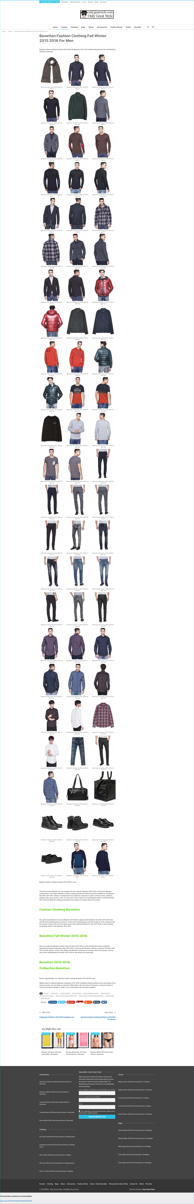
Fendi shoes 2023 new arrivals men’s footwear (133, 1098)
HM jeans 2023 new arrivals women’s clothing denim (56, 1163)
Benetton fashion (105, 993)
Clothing (74, 27)
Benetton (46, 993)
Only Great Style (148, 1189)
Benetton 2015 (54, 993)
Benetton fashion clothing (46, 996)
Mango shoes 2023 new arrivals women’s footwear (135, 1090)
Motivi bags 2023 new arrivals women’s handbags (134, 1146)
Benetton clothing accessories (91, 993)
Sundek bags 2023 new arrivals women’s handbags (135, 1130)
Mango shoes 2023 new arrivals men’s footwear (134, 1081)
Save (80, 1002)
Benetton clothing (76, 993)
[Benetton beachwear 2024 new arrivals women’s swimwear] (77, 1041)
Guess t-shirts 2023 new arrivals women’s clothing (56, 1171)
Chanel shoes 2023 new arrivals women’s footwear (135, 1114)
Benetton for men (109, 996)
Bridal (97, 2)
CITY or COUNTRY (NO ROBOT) (89, 1097)
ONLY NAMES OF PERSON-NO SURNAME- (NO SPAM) (97, 1090)
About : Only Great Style (98, 1184)
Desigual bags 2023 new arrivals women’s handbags (135, 1138)
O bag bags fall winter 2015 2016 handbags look (56, 1017)
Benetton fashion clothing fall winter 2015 (66, 996)
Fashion (64, 27)
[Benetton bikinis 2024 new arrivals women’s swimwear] (102, 1041)
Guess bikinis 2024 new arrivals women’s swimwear (56, 1120)
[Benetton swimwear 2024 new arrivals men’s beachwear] (53, 1041)
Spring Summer (75, 2)
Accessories (102, 27)
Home (55, 27)
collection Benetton (45, 998)
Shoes (91, 27)
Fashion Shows (116, 27)
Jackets (90, 2)
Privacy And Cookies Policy (118, 1184)
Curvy (84, 2)
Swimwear (103, 2)
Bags (83, 27)
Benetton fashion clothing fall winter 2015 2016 (91, 996)
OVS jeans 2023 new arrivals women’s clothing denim (57, 1136)
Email (80, 1104)
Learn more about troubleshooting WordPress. (16, 1201)
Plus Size (137, 27)
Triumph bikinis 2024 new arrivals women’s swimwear (56, 1112)
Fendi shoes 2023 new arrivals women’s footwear (134, 1106)
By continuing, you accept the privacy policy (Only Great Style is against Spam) (97, 1112)
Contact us (134, 1184)
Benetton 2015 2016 (65, 993)
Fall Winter (65, 2)
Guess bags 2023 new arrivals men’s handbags (133, 1154)
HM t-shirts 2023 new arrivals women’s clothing (55, 1155)
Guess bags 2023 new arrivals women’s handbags (134, 1162)
